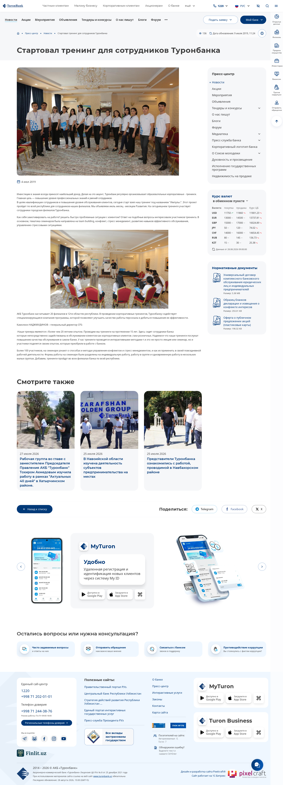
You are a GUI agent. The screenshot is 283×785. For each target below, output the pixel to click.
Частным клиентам (55, 5)
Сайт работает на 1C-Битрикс (209, 775)
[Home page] (18, 33)
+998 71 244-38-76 (36, 711)
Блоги (142, 20)
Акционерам (154, 5)
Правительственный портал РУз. (105, 687)
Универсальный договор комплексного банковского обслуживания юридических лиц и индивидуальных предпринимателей (242, 282)
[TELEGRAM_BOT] (34, 738)
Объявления (68, 20)
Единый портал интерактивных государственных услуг (105, 712)
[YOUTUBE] (63, 738)
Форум (156, 20)
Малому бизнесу (85, 5)
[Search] (267, 6)
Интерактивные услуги (167, 692)
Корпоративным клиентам (121, 5)
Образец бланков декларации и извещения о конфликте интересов (241, 303)
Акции (26, 20)
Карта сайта (160, 712)
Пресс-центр (31, 33)
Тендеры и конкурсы (96, 20)
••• (166, 20)
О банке (173, 5)
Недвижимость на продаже (232, 176)
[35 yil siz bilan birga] (20, 6)
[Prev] (21, 567)
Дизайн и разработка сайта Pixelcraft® (203, 771)
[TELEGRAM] (24, 738)
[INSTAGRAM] (53, 738)
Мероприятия (45, 20)
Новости (11, 20)
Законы (157, 699)
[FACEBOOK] (44, 738)
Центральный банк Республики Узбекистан (112, 693)
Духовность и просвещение (232, 160)
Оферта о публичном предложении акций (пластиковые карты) (237, 321)
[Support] (257, 765)
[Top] (276, 121)
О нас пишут (125, 20)
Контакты (158, 706)
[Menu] (276, 6)
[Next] (262, 567)
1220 (25, 690)
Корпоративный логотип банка (234, 147)
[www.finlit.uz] (46, 753)
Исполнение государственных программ (234, 168)
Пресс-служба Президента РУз (104, 720)
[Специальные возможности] (258, 6)
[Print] (262, 33)
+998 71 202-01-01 (36, 696)
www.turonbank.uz (102, 776)
